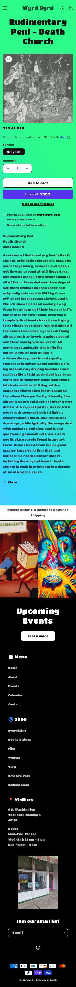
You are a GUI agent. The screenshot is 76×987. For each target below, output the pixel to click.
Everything (17, 730)
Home (12, 667)
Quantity (9, 160)
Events (14, 686)
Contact (14, 704)
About (13, 677)
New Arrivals (19, 775)
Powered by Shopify (47, 980)
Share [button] (12, 482)
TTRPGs (14, 757)
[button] (5, 8)
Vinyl (12, 766)
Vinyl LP (14, 151)
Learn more (38, 636)
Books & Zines (19, 739)
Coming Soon (18, 784)
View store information (26, 225)
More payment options (38, 203)
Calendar (15, 695)
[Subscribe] (63, 932)
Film (11, 748)
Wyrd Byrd (31, 980)
